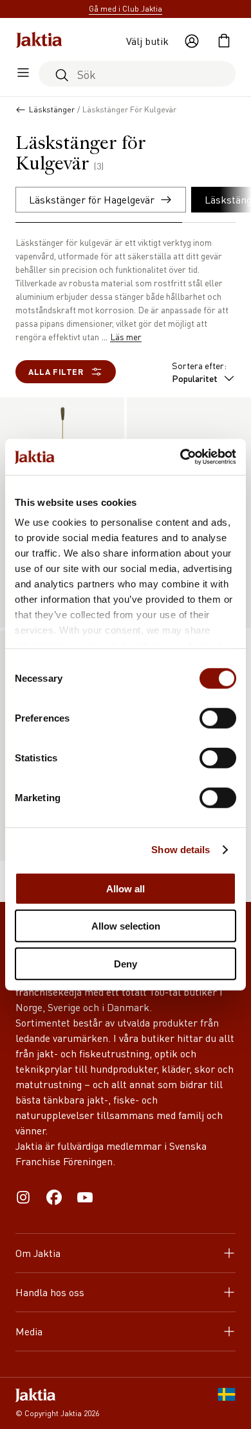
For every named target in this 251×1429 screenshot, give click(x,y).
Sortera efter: (199, 371)
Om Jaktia (37, 1253)
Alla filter (56, 371)
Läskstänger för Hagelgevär (91, 199)
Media (28, 1331)
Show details (180, 849)
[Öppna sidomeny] (23, 74)
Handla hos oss (49, 1292)
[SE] (227, 1403)
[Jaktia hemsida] (39, 41)
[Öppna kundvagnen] (224, 41)
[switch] (218, 717)
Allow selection (125, 926)
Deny (125, 963)
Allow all (125, 888)
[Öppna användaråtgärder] (191, 41)
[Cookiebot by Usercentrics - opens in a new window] (180, 457)
